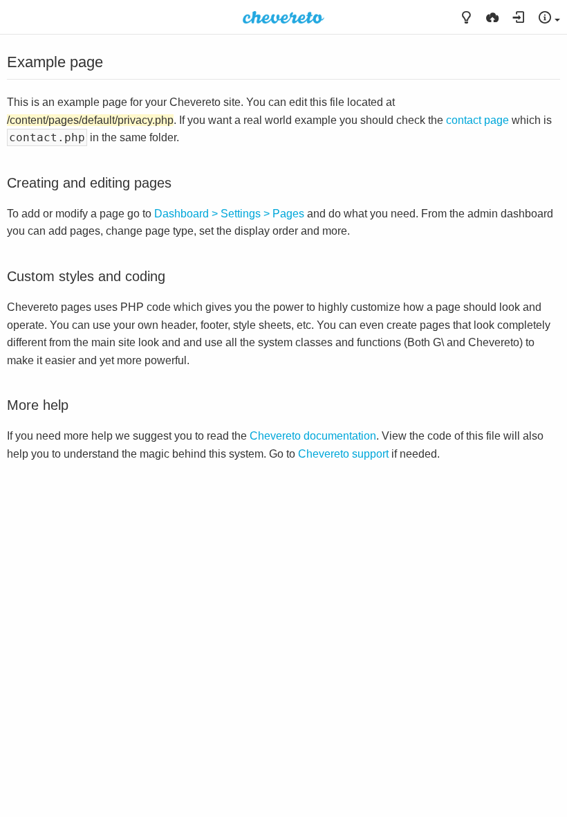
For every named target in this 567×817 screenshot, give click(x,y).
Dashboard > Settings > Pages (229, 213)
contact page (477, 120)
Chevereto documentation (313, 436)
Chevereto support (343, 454)
